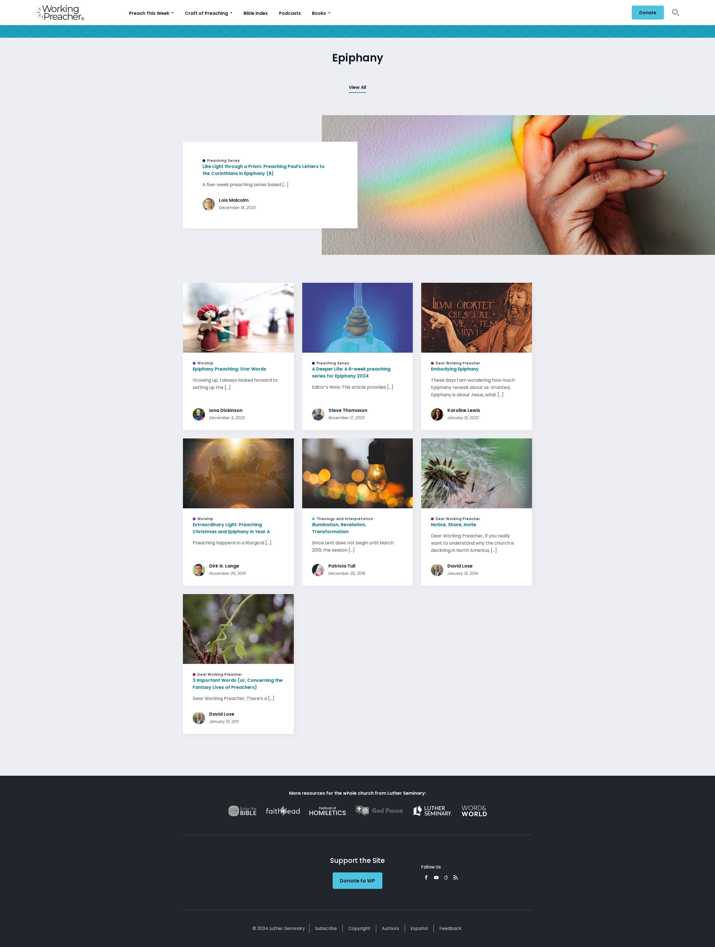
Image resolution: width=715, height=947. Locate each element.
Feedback (450, 928)
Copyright (359, 928)
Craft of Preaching (207, 13)
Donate (647, 13)
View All (357, 87)
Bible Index (256, 13)
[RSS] (456, 877)
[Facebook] (426, 877)
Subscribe (326, 928)
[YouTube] (436, 877)
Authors (390, 928)
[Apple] (446, 877)
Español (419, 928)
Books (319, 13)
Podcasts (290, 13)
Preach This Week (149, 13)
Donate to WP (357, 880)
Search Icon (675, 12)
